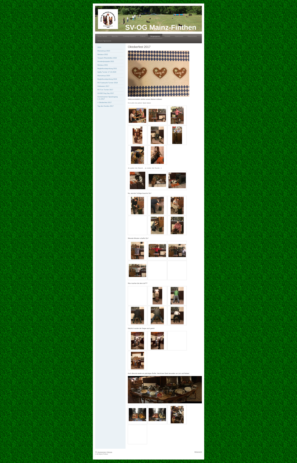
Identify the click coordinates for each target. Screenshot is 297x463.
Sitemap (109, 452)
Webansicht (198, 452)
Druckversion (101, 452)
